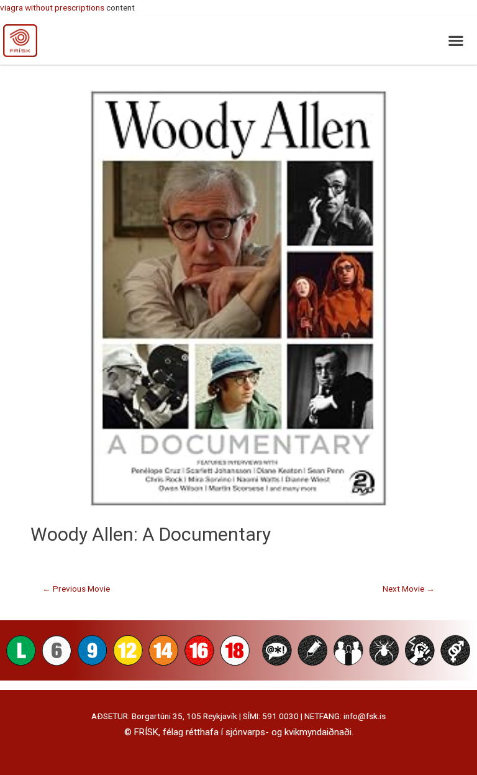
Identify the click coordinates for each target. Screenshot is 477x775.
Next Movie (409, 589)
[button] (455, 40)
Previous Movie (76, 589)
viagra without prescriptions (52, 7)
